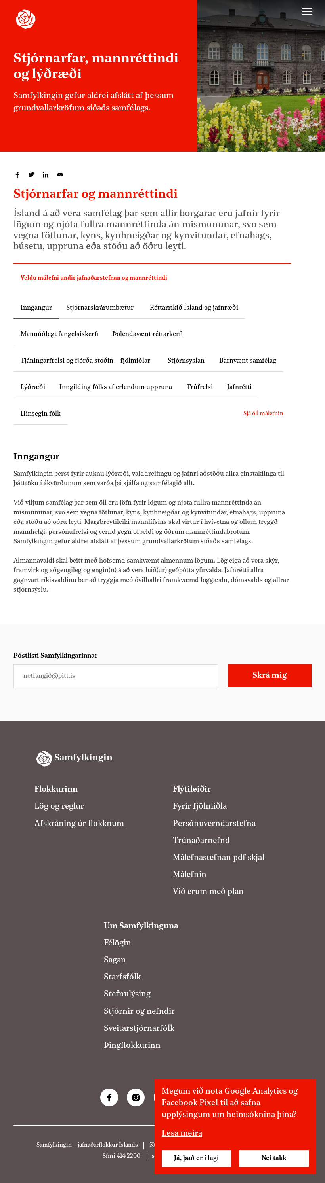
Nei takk (274, 1158)
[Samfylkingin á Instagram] (136, 1097)
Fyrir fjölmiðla (200, 807)
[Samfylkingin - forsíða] (25, 19)
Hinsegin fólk (41, 414)
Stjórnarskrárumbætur (100, 308)
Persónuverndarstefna (214, 824)
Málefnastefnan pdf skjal (218, 858)
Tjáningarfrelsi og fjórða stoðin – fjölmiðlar (87, 361)
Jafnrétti (239, 387)
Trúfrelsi (200, 387)
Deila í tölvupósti (60, 175)
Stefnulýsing (127, 994)
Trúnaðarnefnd (201, 841)
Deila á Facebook (17, 175)
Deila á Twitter (31, 175)
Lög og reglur (59, 807)
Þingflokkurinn (132, 1046)
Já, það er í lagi (196, 1158)
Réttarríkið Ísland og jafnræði (193, 308)
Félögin (117, 943)
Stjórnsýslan (186, 361)
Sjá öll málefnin (263, 414)
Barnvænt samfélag (247, 361)
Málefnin (189, 875)
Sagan (115, 960)
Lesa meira (182, 1134)
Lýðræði (33, 387)
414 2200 (128, 1156)
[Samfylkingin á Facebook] (109, 1097)
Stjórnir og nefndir (139, 1012)
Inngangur (36, 308)
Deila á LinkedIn (46, 175)
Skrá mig (269, 676)
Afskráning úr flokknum (79, 824)
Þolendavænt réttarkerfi (148, 334)
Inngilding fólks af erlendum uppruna (115, 387)
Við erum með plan (208, 892)
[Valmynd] (307, 11)
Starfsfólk (122, 977)
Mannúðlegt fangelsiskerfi (59, 334)
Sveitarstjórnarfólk (139, 1029)
